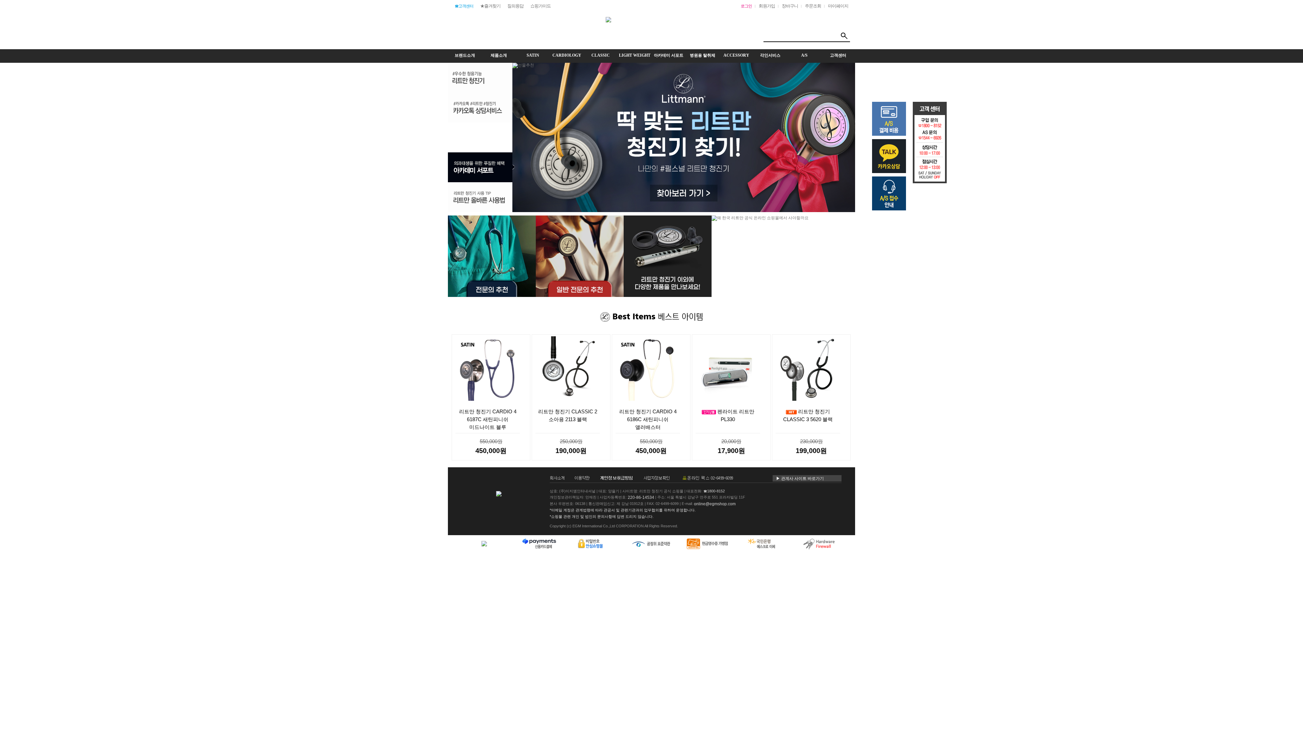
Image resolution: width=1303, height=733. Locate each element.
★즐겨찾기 (490, 5)
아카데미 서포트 (668, 55)
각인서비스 (770, 55)
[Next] (849, 221)
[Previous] (845, 221)
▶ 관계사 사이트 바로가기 (800, 478)
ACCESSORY (736, 55)
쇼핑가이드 (540, 5)
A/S (804, 55)
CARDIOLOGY (566, 55)
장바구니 (790, 5)
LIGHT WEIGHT (634, 55)
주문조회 (813, 5)
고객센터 (838, 55)
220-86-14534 (641, 497)
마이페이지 (838, 5)
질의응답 (515, 5)
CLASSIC (600, 55)
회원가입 (767, 5)
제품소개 (499, 55)
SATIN (533, 55)
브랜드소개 (465, 55)
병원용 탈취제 (702, 55)
